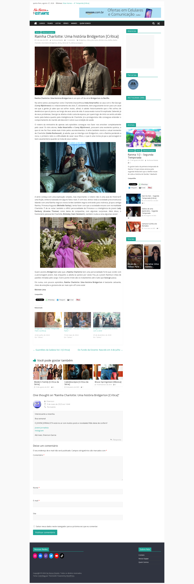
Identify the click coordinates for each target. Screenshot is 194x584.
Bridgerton (82, 40)
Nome (36, 487)
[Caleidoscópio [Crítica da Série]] (78, 365)
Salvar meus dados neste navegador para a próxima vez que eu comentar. (67, 526)
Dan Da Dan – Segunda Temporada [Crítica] (150, 197)
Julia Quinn (94, 40)
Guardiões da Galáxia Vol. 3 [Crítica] (51, 349)
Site (34, 513)
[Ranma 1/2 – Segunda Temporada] (143, 130)
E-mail (36, 500)
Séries (65, 23)
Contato (141, 555)
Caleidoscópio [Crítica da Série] (76, 383)
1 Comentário (70, 40)
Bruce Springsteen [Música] (108, 382)
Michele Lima (103, 40)
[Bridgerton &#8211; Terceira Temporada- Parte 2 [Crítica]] (48, 320)
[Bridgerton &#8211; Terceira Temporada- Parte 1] (77, 320)
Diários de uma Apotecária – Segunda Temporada (150, 211)
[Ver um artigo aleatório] (158, 23)
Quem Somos (85, 23)
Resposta (117, 439)
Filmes (50, 23)
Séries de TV (66, 43)
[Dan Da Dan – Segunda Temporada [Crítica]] (133, 195)
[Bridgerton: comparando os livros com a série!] (106, 320)
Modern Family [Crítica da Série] (46, 383)
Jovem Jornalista (41, 427)
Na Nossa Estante (57, 40)
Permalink (51, 407)
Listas (58, 23)
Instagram (39, 430)
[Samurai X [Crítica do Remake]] (133, 223)
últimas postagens (77, 43)
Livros (42, 23)
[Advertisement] (140, 51)
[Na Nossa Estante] (35, 23)
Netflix (110, 40)
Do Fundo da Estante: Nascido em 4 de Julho (100, 349)
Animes (74, 23)
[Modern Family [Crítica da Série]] (47, 365)
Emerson (50, 401)
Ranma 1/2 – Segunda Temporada (75, 3)
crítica (88, 40)
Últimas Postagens (48, 32)
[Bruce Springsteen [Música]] (108, 365)
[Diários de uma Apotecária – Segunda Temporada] (133, 208)
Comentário (38, 455)
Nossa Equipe (144, 559)
